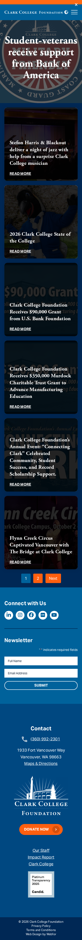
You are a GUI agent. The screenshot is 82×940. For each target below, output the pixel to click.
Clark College (41, 863)
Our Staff (41, 850)
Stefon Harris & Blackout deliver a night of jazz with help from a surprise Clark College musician (39, 153)
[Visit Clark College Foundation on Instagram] (20, 615)
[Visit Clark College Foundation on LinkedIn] (8, 615)
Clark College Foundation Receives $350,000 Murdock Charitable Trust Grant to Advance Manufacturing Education (40, 383)
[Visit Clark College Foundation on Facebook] (31, 615)
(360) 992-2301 (45, 738)
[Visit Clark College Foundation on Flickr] (42, 615)
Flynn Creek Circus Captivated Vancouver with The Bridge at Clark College (41, 545)
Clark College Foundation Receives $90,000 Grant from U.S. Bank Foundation (40, 312)
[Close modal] (76, 5)
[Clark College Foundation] (33, 11)
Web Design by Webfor (41, 934)
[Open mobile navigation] (74, 12)
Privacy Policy (41, 926)
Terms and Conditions (41, 930)
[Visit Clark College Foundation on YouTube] (54, 615)
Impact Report (41, 857)
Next (53, 578)
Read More (20, 173)
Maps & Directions (41, 763)
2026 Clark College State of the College (40, 237)
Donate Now (36, 829)
